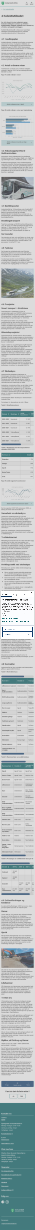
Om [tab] (25, 595)
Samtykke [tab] (5, 595)
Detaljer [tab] (15, 595)
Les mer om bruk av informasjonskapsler (15, 621)
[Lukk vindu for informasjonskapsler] (31, 592)
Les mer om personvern (10, 618)
